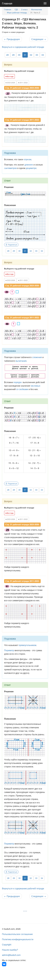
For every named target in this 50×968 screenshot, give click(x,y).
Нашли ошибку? (10, 949)
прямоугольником (27, 645)
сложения (37, 357)
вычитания (21, 360)
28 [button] (7, 54)
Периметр (9, 843)
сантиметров (10, 168)
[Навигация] (45, 3)
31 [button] (25, 54)
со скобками (22, 389)
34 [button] (42, 54)
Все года (9, 76)
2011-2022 (23, 82)
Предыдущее (12, 39)
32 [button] (31, 54)
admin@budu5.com (11, 954)
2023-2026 (10, 82)
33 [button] (37, 54)
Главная (7, 3)
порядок (17, 382)
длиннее (29, 164)
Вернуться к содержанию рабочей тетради (23, 46)
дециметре (31, 168)
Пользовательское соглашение (17, 934)
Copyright (6, 944)
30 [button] (19, 54)
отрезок (27, 159)
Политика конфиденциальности (17, 939)
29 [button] (13, 54)
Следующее (38, 39)
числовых (35, 385)
